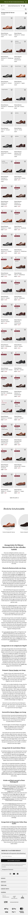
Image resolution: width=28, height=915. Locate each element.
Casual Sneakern (12, 786)
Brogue (14, 580)
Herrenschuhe (5, 655)
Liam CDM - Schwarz (19, 106)
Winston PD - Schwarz (6, 153)
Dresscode (21, 754)
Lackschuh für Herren (9, 632)
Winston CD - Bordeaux (6, 418)
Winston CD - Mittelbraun (20, 251)
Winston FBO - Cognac (6, 34)
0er (14, 794)
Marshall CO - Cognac (19, 83)
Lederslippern (20, 786)
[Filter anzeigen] (26, 13)
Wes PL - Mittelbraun (6, 346)
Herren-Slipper (14, 712)
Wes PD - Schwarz (5, 321)
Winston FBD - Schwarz (19, 466)
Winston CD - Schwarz (6, 251)
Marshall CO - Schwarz (6, 83)
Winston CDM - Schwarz (7, 369)
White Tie (19, 638)
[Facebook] (17, 873)
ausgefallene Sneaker (9, 798)
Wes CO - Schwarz (5, 298)
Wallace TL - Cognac (19, 491)
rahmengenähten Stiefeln (7, 788)
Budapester (20, 574)
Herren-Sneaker (14, 670)
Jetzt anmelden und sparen (13, 860)
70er (21, 794)
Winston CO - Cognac (6, 228)
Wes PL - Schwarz (18, 346)
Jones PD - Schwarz (18, 418)
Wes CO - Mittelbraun (19, 274)
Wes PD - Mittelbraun (19, 298)
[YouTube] (14, 873)
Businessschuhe (6, 656)
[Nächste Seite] (18, 497)
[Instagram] (10, 873)
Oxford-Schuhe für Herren (9, 532)
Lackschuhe (12, 639)
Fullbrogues (21, 580)
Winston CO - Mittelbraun (7, 58)
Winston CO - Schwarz (19, 34)
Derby (13, 574)
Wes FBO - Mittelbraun (6, 393)
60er (17, 794)
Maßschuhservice (12, 803)
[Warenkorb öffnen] (24, 6)
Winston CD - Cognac (6, 274)
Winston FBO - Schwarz (19, 178)
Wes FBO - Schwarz (19, 369)
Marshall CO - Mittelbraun (7, 106)
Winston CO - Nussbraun (20, 228)
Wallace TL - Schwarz (6, 491)
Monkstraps (11, 605)
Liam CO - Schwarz (5, 129)
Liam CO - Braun (18, 129)
